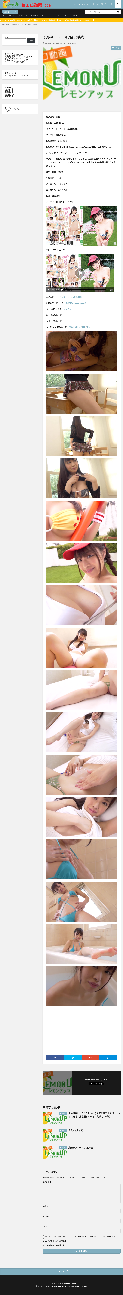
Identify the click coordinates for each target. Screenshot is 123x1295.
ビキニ (90, 327)
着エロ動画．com (69, 1283)
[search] (118, 12)
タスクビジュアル (9, 15)
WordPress (82, 1286)
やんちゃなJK (73, 15)
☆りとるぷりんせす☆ (80, 4)
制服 (84, 327)
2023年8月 (9, 96)
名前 (45, 1206)
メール (46, 1216)
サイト (45, 1226)
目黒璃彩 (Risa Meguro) (75, 303)
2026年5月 (9, 93)
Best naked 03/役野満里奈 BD (16, 62)
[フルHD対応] (74, 327)
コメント (47, 1182)
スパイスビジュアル (58, 15)
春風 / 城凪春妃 (75, 1130)
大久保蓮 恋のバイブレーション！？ (18, 57)
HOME (6, 24)
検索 (6, 38)
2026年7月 (9, 89)
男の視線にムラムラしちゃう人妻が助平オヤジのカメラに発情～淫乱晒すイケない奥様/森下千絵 (94, 1115)
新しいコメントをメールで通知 (54, 1241)
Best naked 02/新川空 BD (14, 58)
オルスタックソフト (24, 15)
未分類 (14, 24)
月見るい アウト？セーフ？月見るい (18, 60)
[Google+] (90, 1057)
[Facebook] (55, 1057)
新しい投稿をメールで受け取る (54, 1245)
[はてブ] (108, 1057)
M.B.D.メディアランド (41, 15)
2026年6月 (9, 91)
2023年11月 (9, 94)
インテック (68, 309)
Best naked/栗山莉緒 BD (14, 55)
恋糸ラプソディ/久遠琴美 (80, 1147)
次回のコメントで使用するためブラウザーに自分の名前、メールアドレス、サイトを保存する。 (81, 1236)
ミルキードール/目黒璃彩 (28, 24)
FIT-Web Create (59, 1286)
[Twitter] (73, 1057)
